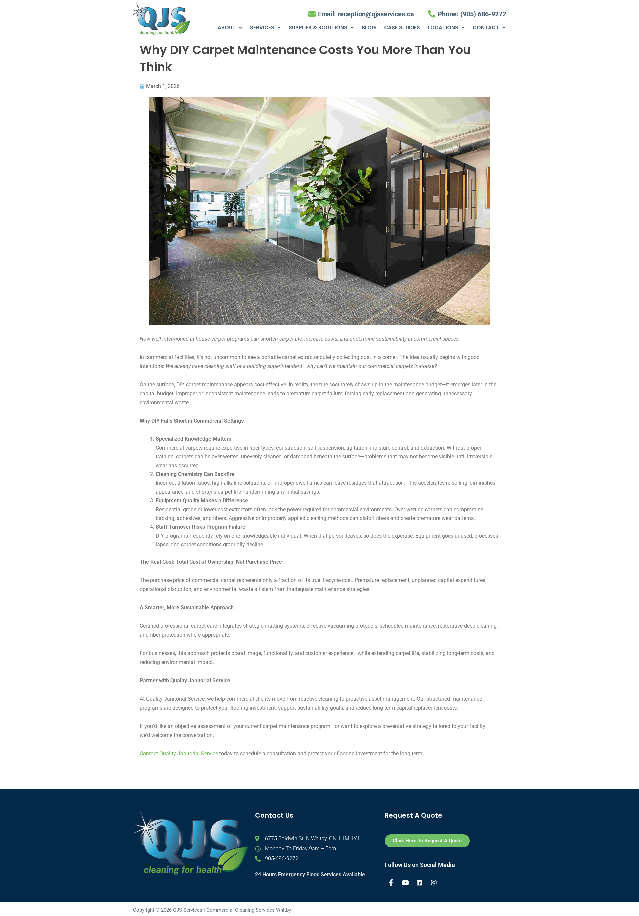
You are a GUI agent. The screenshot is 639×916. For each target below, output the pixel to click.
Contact (486, 27)
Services (262, 27)
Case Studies (402, 27)
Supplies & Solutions (318, 27)
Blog (369, 27)
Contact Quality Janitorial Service (179, 753)
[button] (230, 27)
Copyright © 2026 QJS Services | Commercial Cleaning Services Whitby (212, 910)
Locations (443, 27)
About (227, 27)
